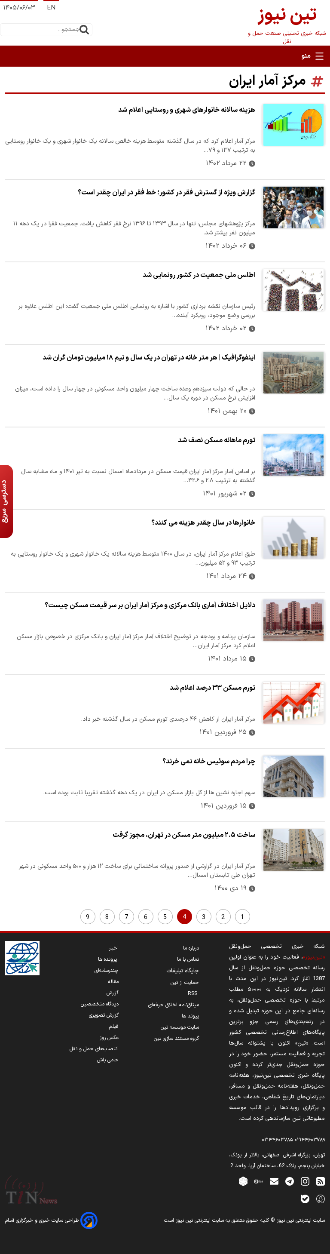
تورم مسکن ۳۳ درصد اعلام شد (212, 688)
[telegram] (289, 1181)
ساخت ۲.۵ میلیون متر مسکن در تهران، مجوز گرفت (184, 835)
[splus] (320, 1198)
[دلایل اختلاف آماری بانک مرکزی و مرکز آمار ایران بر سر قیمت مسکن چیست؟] (293, 620)
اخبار (114, 948)
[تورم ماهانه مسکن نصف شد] (293, 455)
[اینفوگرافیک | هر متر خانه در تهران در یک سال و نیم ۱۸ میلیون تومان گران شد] (293, 372)
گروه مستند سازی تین (176, 1038)
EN (51, 8)
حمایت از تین (185, 983)
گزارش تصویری (104, 1015)
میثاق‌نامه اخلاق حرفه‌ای (173, 1005)
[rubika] (243, 1181)
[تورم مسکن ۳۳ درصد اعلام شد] (293, 703)
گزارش (113, 993)
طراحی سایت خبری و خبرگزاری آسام (42, 1220)
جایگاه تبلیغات (182, 971)
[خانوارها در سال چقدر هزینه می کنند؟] (293, 538)
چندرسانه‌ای (107, 970)
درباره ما (191, 948)
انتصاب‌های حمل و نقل (94, 1049)
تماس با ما (188, 959)
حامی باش (108, 1060)
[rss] (320, 1181)
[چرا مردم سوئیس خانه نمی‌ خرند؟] (293, 776)
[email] (274, 1181)
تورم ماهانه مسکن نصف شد (216, 440)
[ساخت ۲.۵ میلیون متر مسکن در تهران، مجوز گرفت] (293, 850)
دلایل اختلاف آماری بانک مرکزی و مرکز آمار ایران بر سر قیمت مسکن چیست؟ (150, 605)
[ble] (305, 1198)
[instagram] (305, 1181)
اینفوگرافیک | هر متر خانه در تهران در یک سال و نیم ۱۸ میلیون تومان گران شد (149, 358)
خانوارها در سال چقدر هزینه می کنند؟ (203, 523)
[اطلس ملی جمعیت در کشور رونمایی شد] (293, 290)
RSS (193, 994)
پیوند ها (190, 1016)
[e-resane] (22, 958)
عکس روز (109, 1038)
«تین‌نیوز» (314, 957)
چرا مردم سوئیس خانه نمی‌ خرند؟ (208, 761)
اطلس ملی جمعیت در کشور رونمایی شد (199, 275)
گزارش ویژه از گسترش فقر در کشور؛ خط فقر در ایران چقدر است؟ (166, 192)
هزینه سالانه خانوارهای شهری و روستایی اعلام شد (186, 110)
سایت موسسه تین (180, 1027)
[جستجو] (84, 29)
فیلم (114, 1026)
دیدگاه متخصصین (100, 1004)
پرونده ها (108, 959)
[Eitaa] (258, 1181)
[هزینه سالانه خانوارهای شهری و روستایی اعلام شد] (293, 125)
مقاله (113, 982)
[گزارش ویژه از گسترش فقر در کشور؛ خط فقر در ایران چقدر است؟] (293, 207)
